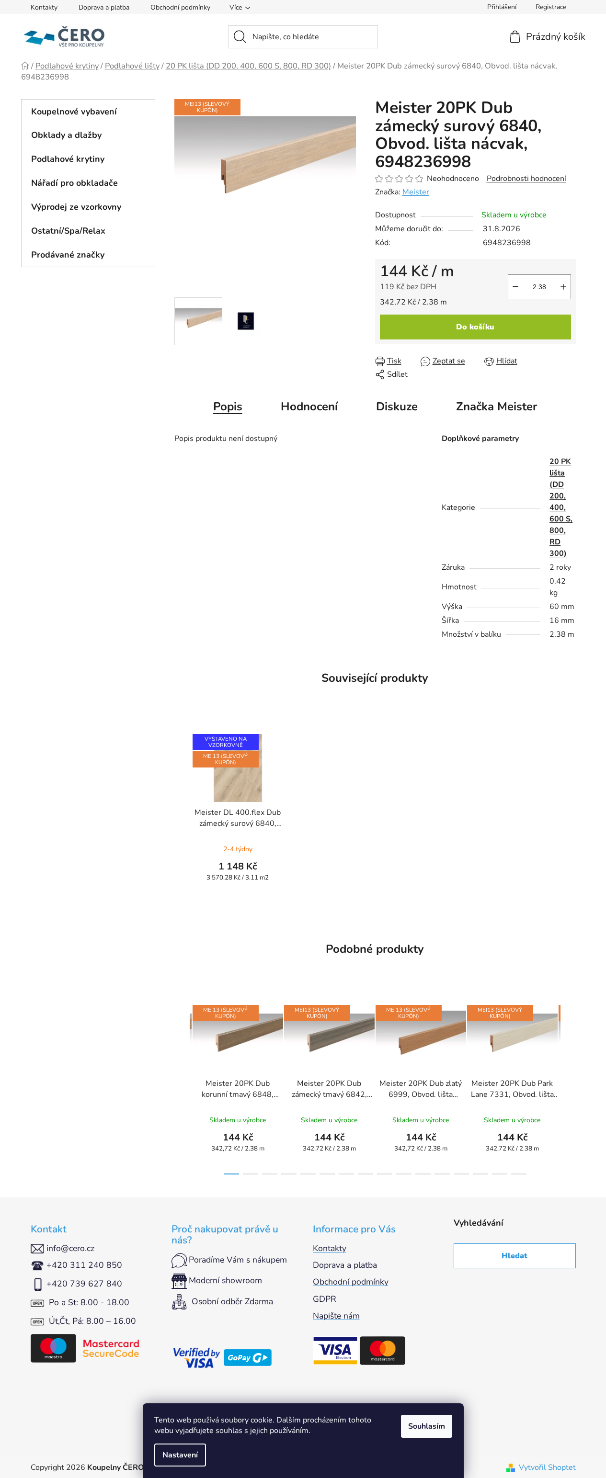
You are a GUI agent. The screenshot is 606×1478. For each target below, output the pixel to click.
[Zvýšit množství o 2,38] (563, 287)
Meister (415, 192)
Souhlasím (426, 1426)
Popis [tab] (227, 406)
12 (461, 1173)
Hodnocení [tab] (309, 406)
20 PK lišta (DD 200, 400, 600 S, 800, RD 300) (560, 507)
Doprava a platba (104, 7)
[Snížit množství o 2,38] (515, 287)
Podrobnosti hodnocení (526, 178)
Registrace (551, 6)
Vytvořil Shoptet (547, 1467)
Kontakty (44, 7)
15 (518, 1173)
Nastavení (180, 1455)
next (568, 1086)
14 (499, 1173)
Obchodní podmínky (180, 7)
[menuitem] (88, 112)
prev (182, 1086)
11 (442, 1173)
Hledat (514, 1256)
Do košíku (475, 327)
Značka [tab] (496, 406)
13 (480, 1173)
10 (423, 1173)
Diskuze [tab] (397, 406)
